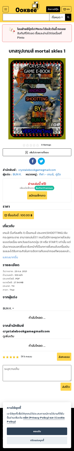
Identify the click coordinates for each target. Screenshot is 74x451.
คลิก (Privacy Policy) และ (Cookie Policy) (36, 420)
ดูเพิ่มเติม (8, 336)
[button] (32, 161)
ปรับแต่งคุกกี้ (37, 440)
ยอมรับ (37, 431)
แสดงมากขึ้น (10, 257)
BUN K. (7, 308)
